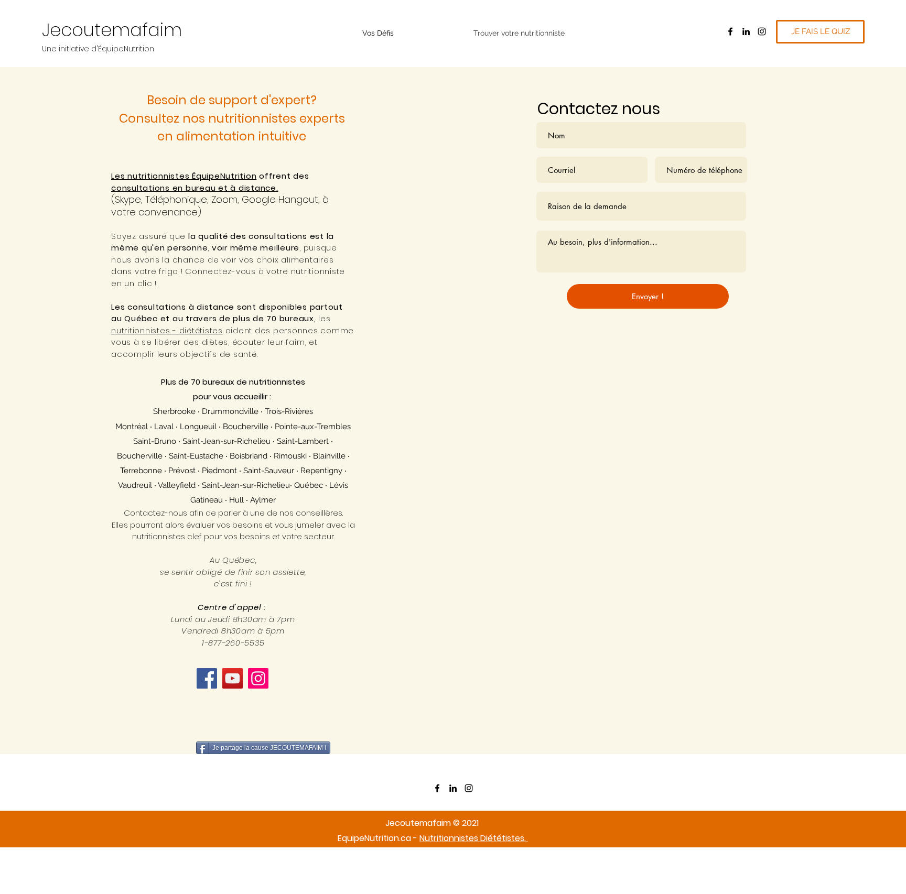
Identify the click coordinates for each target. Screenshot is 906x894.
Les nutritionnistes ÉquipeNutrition (183, 175)
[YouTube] (232, 678)
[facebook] (730, 31)
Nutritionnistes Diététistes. (473, 838)
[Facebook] (207, 678)
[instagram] (762, 31)
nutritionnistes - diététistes (167, 330)
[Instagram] (258, 678)
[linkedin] (746, 31)
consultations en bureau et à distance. (194, 187)
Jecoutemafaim (112, 29)
